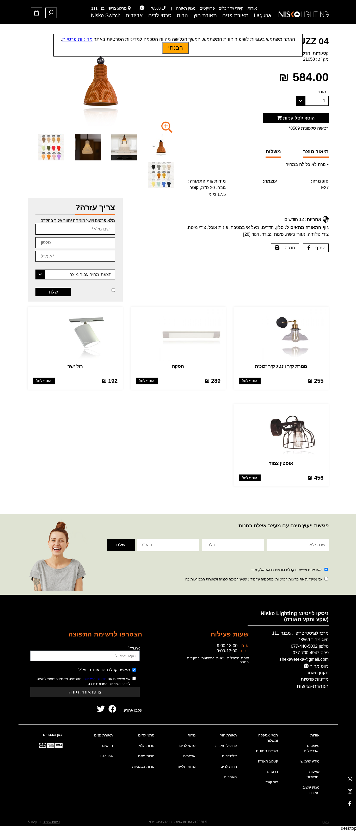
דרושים (272, 772)
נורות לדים (228, 766)
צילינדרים (229, 756)
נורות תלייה (186, 766)
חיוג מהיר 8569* (314, 639)
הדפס (290, 247)
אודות (252, 8)
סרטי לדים (159, 15)
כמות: (323, 91)
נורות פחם (146, 756)
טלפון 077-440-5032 (310, 646)
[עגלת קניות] (36, 12)
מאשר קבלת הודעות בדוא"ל (104, 669)
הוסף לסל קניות (298, 118)
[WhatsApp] (350, 779)
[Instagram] (350, 791)
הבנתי (175, 48)
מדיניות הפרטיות (95, 679)
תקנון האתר (317, 672)
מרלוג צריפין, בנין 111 (109, 8)
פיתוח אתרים (51, 822)
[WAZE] (141, 8)
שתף (319, 247)
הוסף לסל (249, 381)
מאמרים (230, 777)
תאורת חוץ (205, 15)
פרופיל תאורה (226, 745)
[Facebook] (350, 803)
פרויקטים (207, 8)
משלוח (273, 151)
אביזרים (134, 15)
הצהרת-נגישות (313, 686)
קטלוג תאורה (268, 761)
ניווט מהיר (319, 666)
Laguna (262, 15)
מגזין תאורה (185, 8)
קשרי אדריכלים (231, 8)
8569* (156, 8)
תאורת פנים (235, 15)
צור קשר (272, 782)
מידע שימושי (310, 761)
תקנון (325, 822)
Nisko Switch (105, 15)
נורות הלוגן (146, 745)
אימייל (134, 648)
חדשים (304, 53)
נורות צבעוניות (143, 766)
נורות (182, 15)
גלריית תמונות (267, 751)
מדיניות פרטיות (315, 679)
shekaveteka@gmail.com (304, 659)
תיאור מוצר (316, 151)
